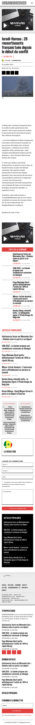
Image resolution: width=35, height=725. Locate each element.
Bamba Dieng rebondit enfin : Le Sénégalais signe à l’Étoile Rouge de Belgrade (23, 314)
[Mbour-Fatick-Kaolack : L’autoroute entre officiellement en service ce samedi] (6, 299)
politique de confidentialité (23, 715)
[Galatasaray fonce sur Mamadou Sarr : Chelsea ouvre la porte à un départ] (6, 257)
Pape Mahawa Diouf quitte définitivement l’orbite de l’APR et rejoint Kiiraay (22, 285)
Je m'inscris (16, 711)
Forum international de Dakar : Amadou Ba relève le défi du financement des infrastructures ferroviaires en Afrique (9, 428)
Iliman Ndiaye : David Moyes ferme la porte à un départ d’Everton (17, 392)
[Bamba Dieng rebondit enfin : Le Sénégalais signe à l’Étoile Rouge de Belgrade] (6, 314)
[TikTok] (9, 652)
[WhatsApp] (16, 73)
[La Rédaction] (3, 60)
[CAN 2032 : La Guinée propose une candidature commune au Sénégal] (6, 271)
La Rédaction (16, 60)
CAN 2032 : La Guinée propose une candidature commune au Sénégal (22, 271)
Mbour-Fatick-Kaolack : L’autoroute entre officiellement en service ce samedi (23, 299)
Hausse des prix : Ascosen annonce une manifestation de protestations (25, 418)
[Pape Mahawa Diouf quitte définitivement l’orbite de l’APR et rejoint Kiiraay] (6, 285)
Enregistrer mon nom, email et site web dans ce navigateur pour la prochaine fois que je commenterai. (17, 484)
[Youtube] (19, 652)
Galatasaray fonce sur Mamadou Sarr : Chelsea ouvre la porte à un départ (23, 257)
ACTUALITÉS (16, 263)
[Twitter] (8, 73)
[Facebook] (4, 73)
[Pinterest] (12, 73)
